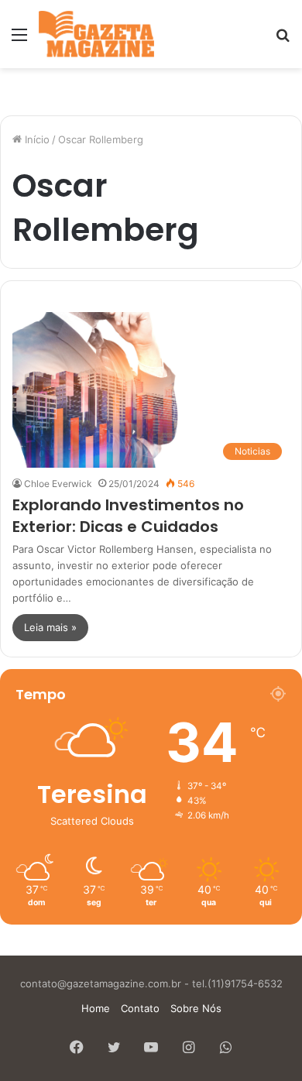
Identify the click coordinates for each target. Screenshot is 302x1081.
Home (95, 1008)
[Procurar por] (282, 39)
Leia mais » (50, 627)
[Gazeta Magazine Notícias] (96, 34)
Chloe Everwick (58, 483)
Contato (140, 1008)
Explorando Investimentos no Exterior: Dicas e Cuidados (128, 515)
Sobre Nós (195, 1008)
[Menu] (19, 39)
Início (36, 139)
